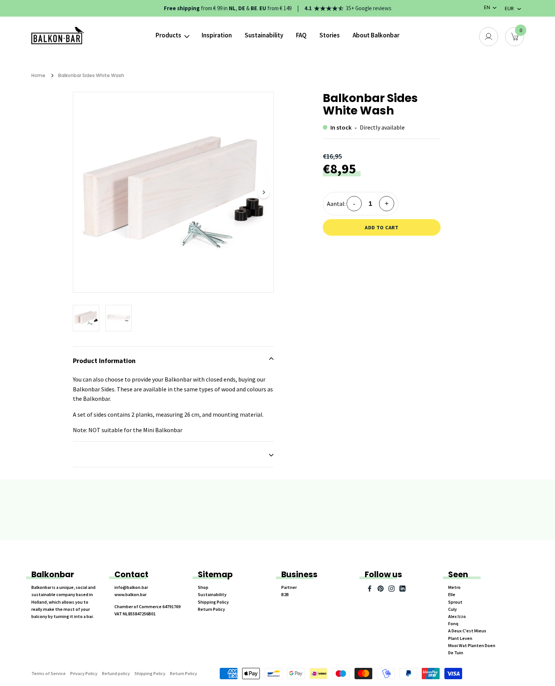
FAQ (301, 35)
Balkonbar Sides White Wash (91, 75)
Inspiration (217, 35)
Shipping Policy (213, 602)
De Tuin (455, 652)
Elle (451, 594)
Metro (454, 587)
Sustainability (264, 35)
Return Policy (211, 609)
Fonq (453, 623)
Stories (329, 35)
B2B (285, 594)
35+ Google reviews (369, 8)
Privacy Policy (83, 673)
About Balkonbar (376, 35)
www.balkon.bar (130, 594)
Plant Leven (460, 638)
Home (38, 75)
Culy (452, 609)
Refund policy (116, 673)
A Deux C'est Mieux (467, 630)
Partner (289, 587)
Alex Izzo (457, 616)
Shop (203, 587)
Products (168, 35)
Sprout (455, 602)
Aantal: (336, 203)
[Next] (263, 192)
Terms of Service (48, 673)
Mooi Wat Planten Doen (471, 645)
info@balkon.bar (131, 587)
